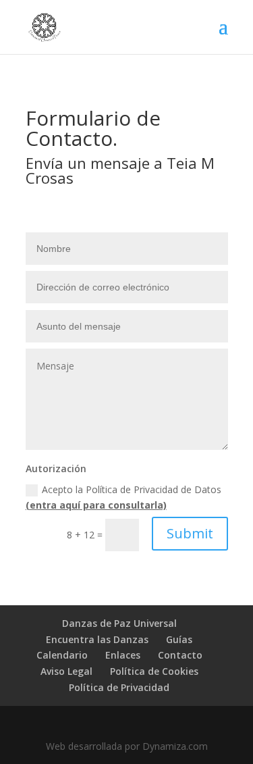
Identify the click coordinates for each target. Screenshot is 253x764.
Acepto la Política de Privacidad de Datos (123, 497)
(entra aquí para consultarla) (96, 505)
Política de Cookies (154, 671)
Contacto (180, 654)
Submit (190, 533)
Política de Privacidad (119, 687)
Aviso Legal (66, 671)
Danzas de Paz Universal (119, 623)
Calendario (62, 654)
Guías (179, 639)
